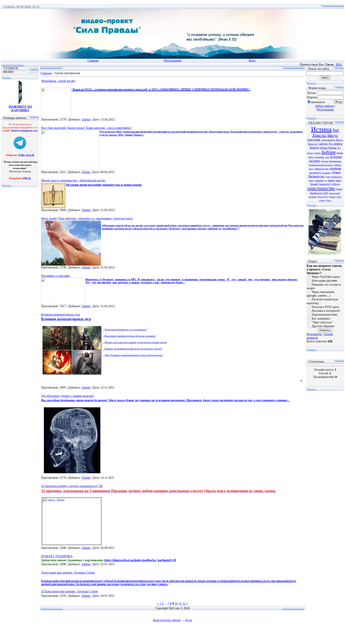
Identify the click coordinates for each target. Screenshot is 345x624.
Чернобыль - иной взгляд (58, 81)
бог (336, 130)
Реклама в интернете (326, 310)
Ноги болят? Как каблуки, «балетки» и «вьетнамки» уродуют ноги (87, 218)
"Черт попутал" (322, 322)
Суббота (335, 183)
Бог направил (321, 318)
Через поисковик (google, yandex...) (321, 293)
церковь (335, 168)
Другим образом (323, 326)
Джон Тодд (322, 197)
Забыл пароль (324, 106)
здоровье (319, 157)
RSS (339, 64)
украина (319, 180)
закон (330, 180)
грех (311, 180)
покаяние (326, 173)
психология (334, 193)
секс (327, 157)
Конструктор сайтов (166, 620)
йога (329, 200)
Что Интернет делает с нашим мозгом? (67, 396)
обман (323, 147)
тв (326, 180)
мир (327, 169)
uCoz (188, 620)
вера (310, 157)
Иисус (332, 135)
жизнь (339, 152)
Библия (329, 152)
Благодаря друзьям (324, 280)
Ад (339, 147)
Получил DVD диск (325, 307)
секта (338, 197)
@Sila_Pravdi (26, 155)
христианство (321, 188)
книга (338, 144)
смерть (317, 153)
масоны (324, 161)
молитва (312, 197)
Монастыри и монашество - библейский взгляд (73, 180)
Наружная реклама (324, 314)
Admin (85, 119)
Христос (319, 135)
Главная (92, 60)
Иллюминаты (335, 161)
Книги (314, 148)
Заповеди (324, 183)
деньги (332, 197)
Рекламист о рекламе (55, 275)
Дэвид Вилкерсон (333, 177)
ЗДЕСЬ (27, 178)
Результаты (314, 334)
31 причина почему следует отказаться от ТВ (72, 486)
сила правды (328, 139)
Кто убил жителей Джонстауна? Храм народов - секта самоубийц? (86, 128)
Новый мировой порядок (321, 165)
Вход (252, 60)
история (336, 157)
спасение (313, 140)
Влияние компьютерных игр (60, 314)
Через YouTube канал (326, 276)
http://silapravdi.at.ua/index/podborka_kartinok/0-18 (140, 560)
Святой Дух (325, 143)
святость (319, 168)
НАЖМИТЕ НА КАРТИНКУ (20, 108)
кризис (310, 153)
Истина (321, 129)
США (325, 193)
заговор (314, 161)
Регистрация (172, 60)
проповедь (315, 172)
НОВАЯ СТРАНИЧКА (57, 556)
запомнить (318, 102)
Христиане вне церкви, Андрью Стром (68, 572)
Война (332, 147)
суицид (322, 200)
